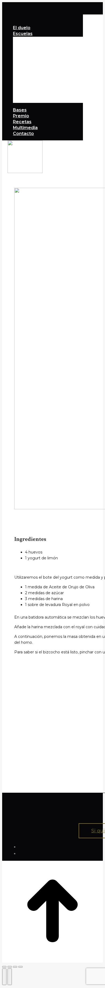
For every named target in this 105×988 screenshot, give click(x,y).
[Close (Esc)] (4, 967)
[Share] (10, 967)
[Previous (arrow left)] (4, 976)
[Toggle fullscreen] (15, 967)
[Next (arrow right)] (10, 976)
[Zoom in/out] (20, 967)
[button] (42, 19)
